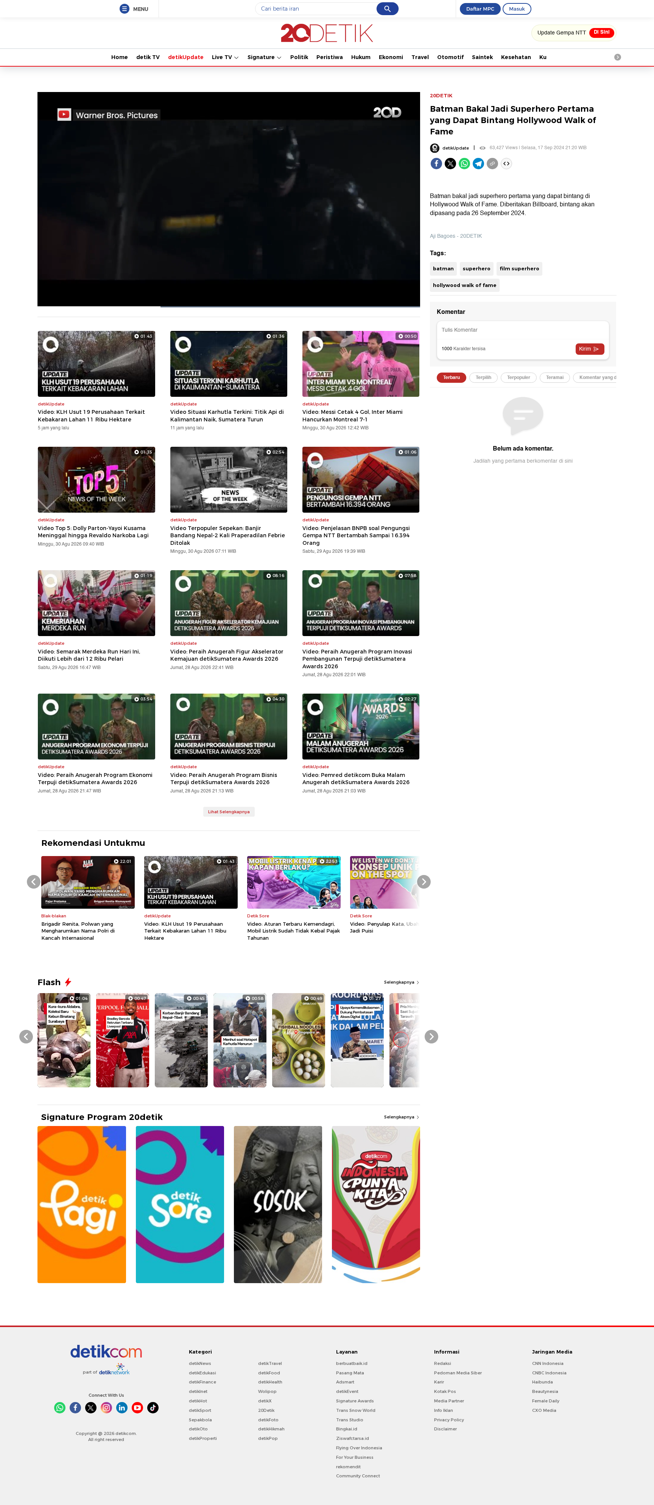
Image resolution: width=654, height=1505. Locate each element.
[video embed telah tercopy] (506, 163)
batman (443, 268)
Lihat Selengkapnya (229, 811)
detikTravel (270, 1363)
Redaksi (442, 1363)
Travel (420, 57)
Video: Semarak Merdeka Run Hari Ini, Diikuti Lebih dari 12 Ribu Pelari (89, 655)
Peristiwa (329, 57)
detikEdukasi (202, 1373)
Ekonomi (391, 57)
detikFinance (202, 1382)
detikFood (269, 1373)
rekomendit (348, 1466)
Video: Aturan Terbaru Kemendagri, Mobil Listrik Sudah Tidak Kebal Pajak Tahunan (293, 930)
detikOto (198, 1429)
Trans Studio (349, 1419)
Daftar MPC (480, 9)
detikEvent (347, 1391)
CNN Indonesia (548, 1363)
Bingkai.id (346, 1429)
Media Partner (449, 1401)
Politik (299, 57)
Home (119, 57)
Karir (439, 1382)
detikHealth (270, 1382)
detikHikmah (271, 1429)
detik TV (148, 57)
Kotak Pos (445, 1391)
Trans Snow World (355, 1410)
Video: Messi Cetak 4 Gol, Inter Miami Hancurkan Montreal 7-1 (352, 416)
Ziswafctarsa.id (352, 1438)
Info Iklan (443, 1410)
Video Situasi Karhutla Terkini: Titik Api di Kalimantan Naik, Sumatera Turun (227, 416)
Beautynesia (545, 1391)
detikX (265, 1401)
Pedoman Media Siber (458, 1373)
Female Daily (545, 1401)
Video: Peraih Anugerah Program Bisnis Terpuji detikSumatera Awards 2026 (223, 779)
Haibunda (542, 1382)
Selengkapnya (400, 982)
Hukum (361, 57)
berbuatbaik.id (351, 1363)
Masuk (517, 9)
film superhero (519, 268)
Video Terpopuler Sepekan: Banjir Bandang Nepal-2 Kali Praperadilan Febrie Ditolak (227, 535)
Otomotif (450, 57)
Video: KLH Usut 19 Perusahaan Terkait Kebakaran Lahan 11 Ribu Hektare (91, 416)
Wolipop (267, 1391)
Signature (262, 57)
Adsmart (345, 1382)
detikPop (268, 1438)
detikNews (200, 1363)
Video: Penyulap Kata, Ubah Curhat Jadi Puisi (394, 927)
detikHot (198, 1401)
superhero (476, 268)
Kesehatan (516, 57)
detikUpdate (186, 57)
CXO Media (544, 1410)
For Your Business (355, 1457)
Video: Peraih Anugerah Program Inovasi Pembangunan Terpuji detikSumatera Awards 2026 (357, 659)
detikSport (200, 1410)
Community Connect (358, 1475)
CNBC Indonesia (549, 1373)
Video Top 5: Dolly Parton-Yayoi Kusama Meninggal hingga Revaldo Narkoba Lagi (93, 532)
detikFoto (268, 1419)
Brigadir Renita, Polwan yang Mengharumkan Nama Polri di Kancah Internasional (78, 930)
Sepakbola (200, 1419)
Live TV (223, 57)
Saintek (482, 57)
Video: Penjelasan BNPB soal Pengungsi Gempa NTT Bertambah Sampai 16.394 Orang (356, 535)
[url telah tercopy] (492, 163)
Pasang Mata (350, 1373)
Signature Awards (355, 1401)
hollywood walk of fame (465, 285)
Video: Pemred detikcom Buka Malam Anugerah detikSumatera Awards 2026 (356, 779)
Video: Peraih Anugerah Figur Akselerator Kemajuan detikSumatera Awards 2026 (226, 655)
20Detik (266, 1410)
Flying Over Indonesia (359, 1447)
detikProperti (203, 1438)
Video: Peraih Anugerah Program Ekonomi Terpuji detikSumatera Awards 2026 (95, 779)
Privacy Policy (449, 1419)
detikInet (198, 1391)
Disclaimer (445, 1429)
